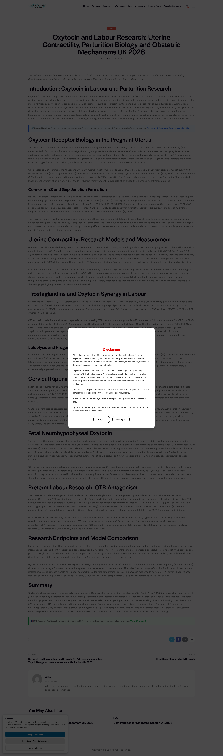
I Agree (101, 419)
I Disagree (121, 419)
